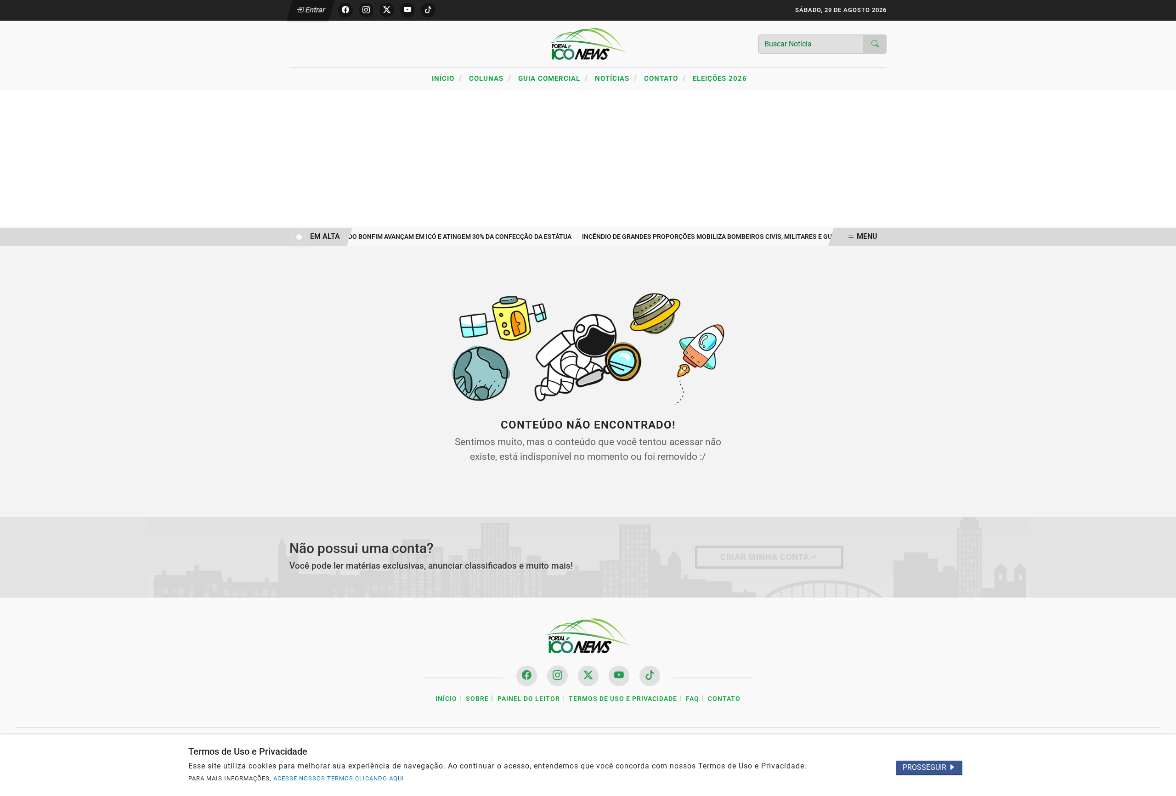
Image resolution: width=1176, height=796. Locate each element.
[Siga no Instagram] (366, 10)
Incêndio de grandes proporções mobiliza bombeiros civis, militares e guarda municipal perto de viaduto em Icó (768, 237)
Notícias (616, 78)
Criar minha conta (764, 557)
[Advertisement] (588, 159)
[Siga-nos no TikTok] (649, 676)
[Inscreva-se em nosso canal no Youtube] (619, 676)
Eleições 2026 (720, 78)
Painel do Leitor (529, 699)
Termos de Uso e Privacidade (623, 699)
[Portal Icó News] (588, 43)
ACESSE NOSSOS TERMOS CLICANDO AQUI (338, 778)
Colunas (490, 78)
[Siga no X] (386, 10)
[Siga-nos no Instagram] (557, 676)
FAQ (692, 699)
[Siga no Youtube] (407, 10)
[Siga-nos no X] (588, 676)
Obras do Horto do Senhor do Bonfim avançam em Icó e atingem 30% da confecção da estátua (407, 237)
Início (447, 78)
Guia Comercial (553, 78)
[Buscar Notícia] (875, 44)
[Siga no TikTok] (428, 10)
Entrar (314, 10)
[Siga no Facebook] (345, 10)
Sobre (477, 699)
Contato (665, 78)
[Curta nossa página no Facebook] (526, 676)
